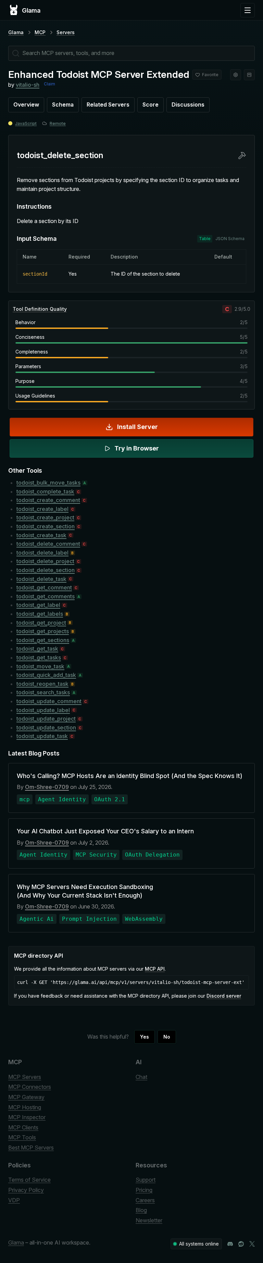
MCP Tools (22, 1137)
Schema (63, 104)
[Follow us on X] (252, 1244)
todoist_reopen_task (42, 683)
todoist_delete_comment (48, 543)
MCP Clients (23, 1127)
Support (145, 1179)
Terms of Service (29, 1179)
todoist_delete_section (45, 570)
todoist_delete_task (41, 578)
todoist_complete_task (45, 491)
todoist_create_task (41, 535)
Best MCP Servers (31, 1147)
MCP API (155, 969)
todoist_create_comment (48, 500)
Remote (58, 123)
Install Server (137, 426)
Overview (26, 104)
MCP (40, 32)
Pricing (144, 1189)
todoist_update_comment (49, 701)
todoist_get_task (37, 648)
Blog (141, 1210)
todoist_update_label (43, 710)
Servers (66, 32)
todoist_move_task (40, 666)
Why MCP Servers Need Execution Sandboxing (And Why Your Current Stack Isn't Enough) (85, 891)
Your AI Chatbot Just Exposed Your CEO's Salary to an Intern (105, 831)
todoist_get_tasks (38, 657)
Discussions (188, 104)
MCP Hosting (24, 1107)
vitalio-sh (27, 84)
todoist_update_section (46, 727)
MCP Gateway (26, 1097)
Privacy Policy (26, 1189)
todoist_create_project (45, 517)
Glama (16, 32)
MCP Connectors (29, 1086)
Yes (144, 1037)
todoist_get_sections (42, 640)
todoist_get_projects (42, 631)
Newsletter (149, 1220)
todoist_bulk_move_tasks (48, 482)
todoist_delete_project (45, 561)
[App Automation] (235, 74)
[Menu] (247, 10)
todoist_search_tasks (43, 692)
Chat (141, 1076)
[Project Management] (249, 74)
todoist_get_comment (44, 587)
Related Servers (108, 104)
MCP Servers (24, 1076)
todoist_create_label (42, 508)
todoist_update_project (46, 718)
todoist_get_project (41, 622)
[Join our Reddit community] (241, 1244)
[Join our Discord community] (230, 1244)
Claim (49, 83)
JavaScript (26, 123)
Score (150, 104)
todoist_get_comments (45, 596)
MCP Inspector (27, 1117)
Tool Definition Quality (40, 309)
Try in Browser (136, 448)
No (166, 1037)
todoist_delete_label (42, 552)
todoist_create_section (45, 526)
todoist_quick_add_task (46, 674)
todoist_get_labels (39, 613)
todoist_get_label (38, 604)
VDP (14, 1200)
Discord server (223, 996)
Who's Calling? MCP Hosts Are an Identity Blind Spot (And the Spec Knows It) (129, 775)
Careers (145, 1200)
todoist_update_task (42, 736)
